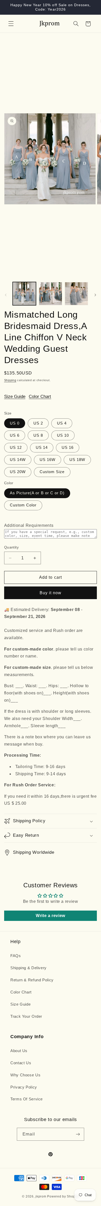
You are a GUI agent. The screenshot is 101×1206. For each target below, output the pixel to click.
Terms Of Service (26, 1099)
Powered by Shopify (63, 1196)
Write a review (50, 915)
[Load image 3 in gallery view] (76, 293)
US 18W (77, 460)
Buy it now (51, 593)
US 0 (14, 423)
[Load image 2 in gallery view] (50, 293)
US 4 (62, 423)
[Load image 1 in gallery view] (24, 293)
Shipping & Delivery (28, 968)
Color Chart (40, 396)
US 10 (63, 435)
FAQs (15, 956)
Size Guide (14, 396)
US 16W (47, 460)
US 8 (38, 435)
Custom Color (23, 505)
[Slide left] (5, 295)
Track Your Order (26, 1016)
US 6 (14, 435)
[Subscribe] (78, 1134)
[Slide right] (95, 295)
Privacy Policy (23, 1087)
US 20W (18, 472)
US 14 (42, 447)
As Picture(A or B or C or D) (37, 493)
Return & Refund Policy (32, 980)
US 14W (18, 460)
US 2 (38, 423)
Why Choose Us (25, 1075)
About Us (18, 1051)
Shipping (10, 380)
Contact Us (20, 1063)
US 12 (16, 447)
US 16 (68, 447)
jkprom (40, 1196)
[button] (11, 24)
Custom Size (52, 472)
